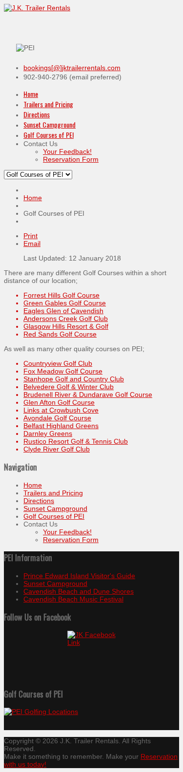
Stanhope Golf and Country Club (73, 379)
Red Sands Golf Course (60, 334)
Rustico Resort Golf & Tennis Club (75, 441)
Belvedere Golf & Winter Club (68, 387)
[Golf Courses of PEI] (91, 712)
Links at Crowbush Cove (61, 410)
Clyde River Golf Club (56, 449)
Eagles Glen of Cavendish (63, 311)
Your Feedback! (67, 532)
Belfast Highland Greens (61, 426)
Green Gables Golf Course (64, 303)
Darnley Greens (47, 433)
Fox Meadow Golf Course (62, 371)
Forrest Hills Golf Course (61, 295)
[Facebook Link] (91, 655)
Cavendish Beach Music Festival (73, 599)
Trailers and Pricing (53, 493)
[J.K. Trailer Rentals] (37, 8)
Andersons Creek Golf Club (65, 318)
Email (32, 243)
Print (30, 236)
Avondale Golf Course (57, 418)
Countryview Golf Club (57, 363)
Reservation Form (71, 540)
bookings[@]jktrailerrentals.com (72, 68)
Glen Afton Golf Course (59, 402)
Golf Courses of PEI (53, 516)
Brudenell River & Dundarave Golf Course (87, 394)
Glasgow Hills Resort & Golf (65, 326)
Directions (38, 501)
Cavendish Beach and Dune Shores (78, 591)
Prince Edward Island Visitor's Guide (79, 576)
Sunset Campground (55, 508)
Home (32, 198)
